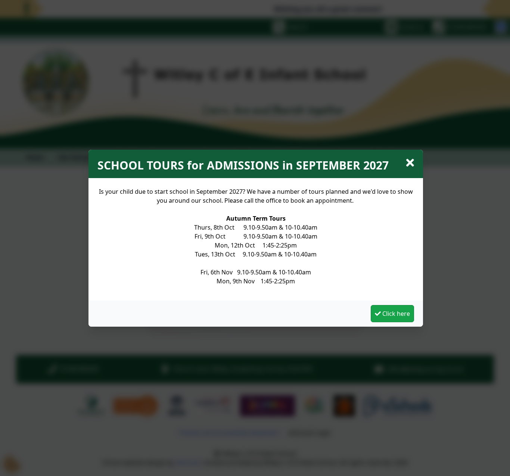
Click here (395, 313)
